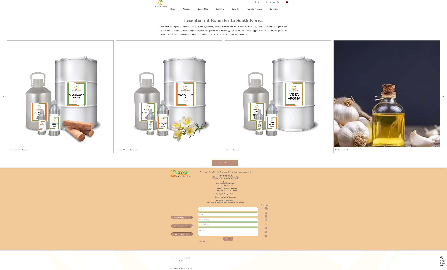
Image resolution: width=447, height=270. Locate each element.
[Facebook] (263, 2)
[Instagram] (267, 2)
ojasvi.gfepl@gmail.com (225, 185)
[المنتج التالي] (3, 96)
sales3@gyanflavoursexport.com (225, 197)
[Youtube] (274, 2)
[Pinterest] (255, 2)
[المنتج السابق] (443, 96)
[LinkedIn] (259, 2)
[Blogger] (278, 2)
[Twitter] (270, 2)
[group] (223, 96)
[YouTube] (266, 235)
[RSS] (266, 208)
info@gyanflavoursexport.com (225, 183)
